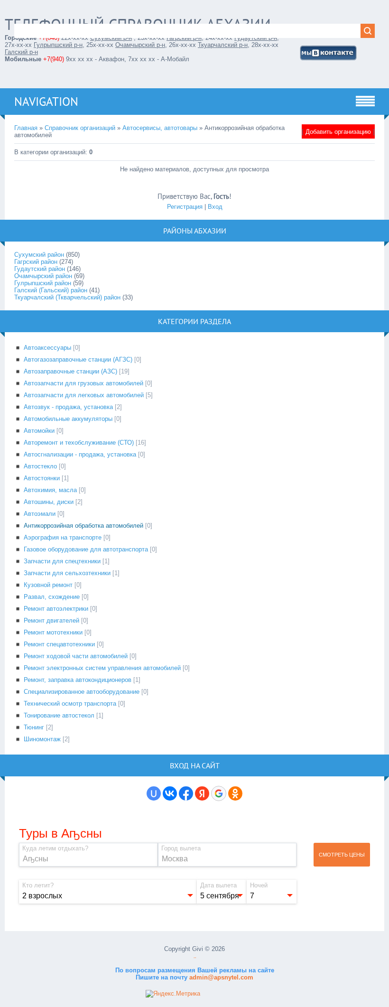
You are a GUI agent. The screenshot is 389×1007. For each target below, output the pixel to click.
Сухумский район (39, 254)
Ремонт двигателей (51, 620)
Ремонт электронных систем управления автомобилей (102, 667)
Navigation (46, 101)
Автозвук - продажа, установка (68, 406)
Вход (215, 206)
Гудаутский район (39, 268)
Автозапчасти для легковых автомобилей (84, 395)
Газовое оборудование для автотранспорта (86, 549)
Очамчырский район (43, 276)
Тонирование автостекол (59, 715)
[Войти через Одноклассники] (235, 793)
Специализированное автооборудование (81, 691)
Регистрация (185, 206)
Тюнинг (34, 727)
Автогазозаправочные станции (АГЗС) (78, 359)
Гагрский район (35, 261)
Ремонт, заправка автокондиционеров (77, 679)
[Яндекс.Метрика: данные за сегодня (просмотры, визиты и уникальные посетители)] (173, 994)
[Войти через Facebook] (186, 793)
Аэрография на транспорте (63, 537)
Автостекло (40, 466)
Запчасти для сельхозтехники (67, 573)
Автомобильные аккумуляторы (68, 418)
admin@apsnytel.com (220, 977)
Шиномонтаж (42, 739)
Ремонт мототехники (53, 632)
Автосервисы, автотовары (159, 127)
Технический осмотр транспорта (70, 703)
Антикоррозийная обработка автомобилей (83, 525)
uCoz (195, 958)
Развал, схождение (52, 596)
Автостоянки (42, 478)
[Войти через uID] (154, 793)
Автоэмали (40, 513)
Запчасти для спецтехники (62, 561)
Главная (25, 127)
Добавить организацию (338, 131)
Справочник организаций (80, 127)
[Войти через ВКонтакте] (170, 793)
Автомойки (39, 430)
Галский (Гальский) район (50, 290)
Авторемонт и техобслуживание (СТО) (79, 442)
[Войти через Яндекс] (202, 793)
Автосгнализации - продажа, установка (80, 454)
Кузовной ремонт (48, 584)
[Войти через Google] (218, 793)
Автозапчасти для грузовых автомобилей (83, 383)
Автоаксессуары (47, 347)
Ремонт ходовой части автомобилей (76, 656)
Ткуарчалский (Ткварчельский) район (67, 297)
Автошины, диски (49, 501)
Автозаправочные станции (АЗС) (70, 371)
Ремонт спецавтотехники (59, 644)
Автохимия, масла (50, 490)
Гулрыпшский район (42, 283)
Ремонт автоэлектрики (56, 608)
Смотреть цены (342, 855)
